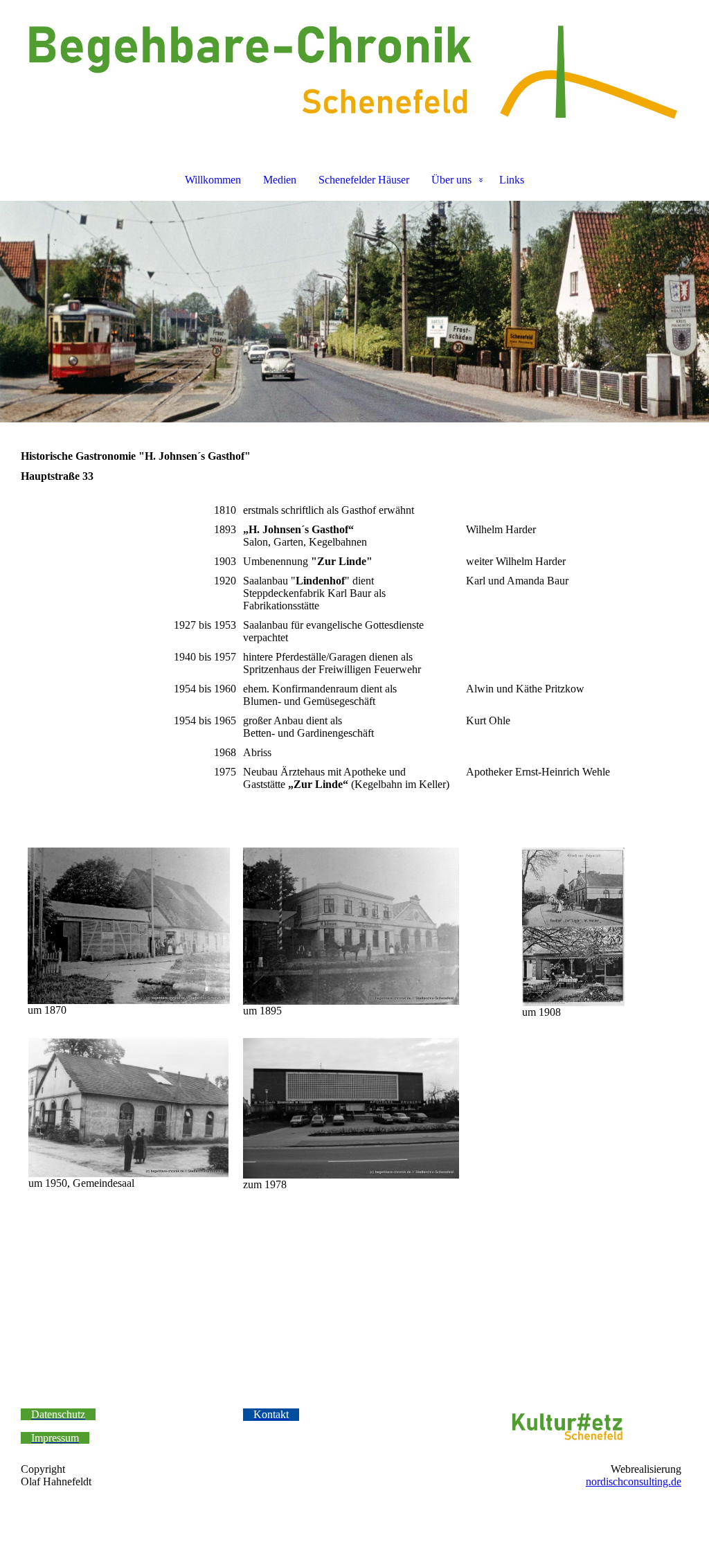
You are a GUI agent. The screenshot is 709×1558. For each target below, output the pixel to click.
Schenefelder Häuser (363, 180)
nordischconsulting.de (633, 1481)
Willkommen (213, 180)
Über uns (451, 180)
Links (511, 180)
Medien (279, 180)
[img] (354, 73)
